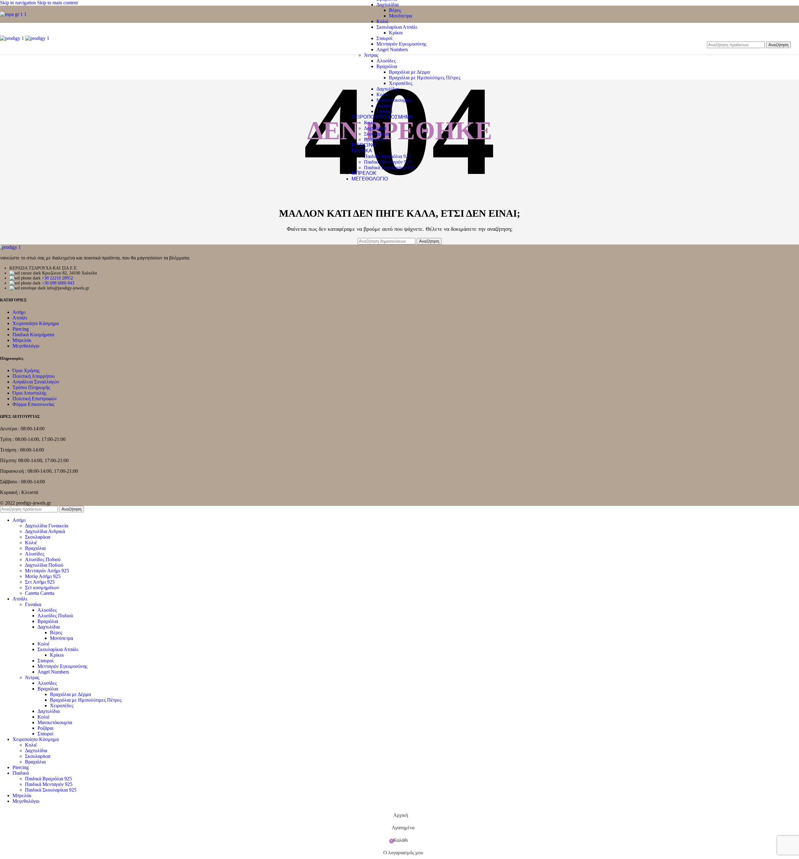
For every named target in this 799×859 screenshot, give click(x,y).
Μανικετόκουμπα (393, 100)
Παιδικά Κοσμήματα (33, 334)
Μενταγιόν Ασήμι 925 (47, 570)
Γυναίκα (33, 604)
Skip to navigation (18, 2)
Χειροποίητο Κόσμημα (35, 323)
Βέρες (395, 10)
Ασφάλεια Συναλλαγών (35, 381)
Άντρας (371, 55)
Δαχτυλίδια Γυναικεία (46, 525)
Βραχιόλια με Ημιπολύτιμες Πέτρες (424, 77)
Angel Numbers (392, 49)
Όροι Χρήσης (26, 370)
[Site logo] (13, 14)
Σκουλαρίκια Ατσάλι (396, 27)
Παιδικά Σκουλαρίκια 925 (389, 167)
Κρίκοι (396, 32)
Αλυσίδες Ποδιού (43, 559)
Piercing (20, 329)
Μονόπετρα (400, 15)
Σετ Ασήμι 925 (40, 582)
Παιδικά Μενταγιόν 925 (387, 162)
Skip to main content (57, 2)
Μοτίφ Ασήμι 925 (43, 576)
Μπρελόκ (22, 340)
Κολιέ (382, 21)
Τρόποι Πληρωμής (31, 387)
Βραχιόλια (386, 66)
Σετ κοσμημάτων (42, 587)
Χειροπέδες (400, 83)
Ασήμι (19, 312)
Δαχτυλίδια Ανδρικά (45, 531)
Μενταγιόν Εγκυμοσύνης (401, 44)
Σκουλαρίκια (376, 133)
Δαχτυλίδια (387, 4)
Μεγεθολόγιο (25, 345)
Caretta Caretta (39, 593)
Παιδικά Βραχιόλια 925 (387, 156)
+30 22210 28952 (57, 278)
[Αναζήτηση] (749, 35)
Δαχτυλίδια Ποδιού (44, 565)
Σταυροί (384, 38)
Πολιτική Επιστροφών (34, 398)
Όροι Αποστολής (29, 393)
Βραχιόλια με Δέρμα (409, 72)
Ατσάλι (19, 317)
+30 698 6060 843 (58, 283)
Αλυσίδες (386, 60)
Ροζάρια (384, 105)
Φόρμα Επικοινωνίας (33, 404)
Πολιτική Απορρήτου (33, 376)
